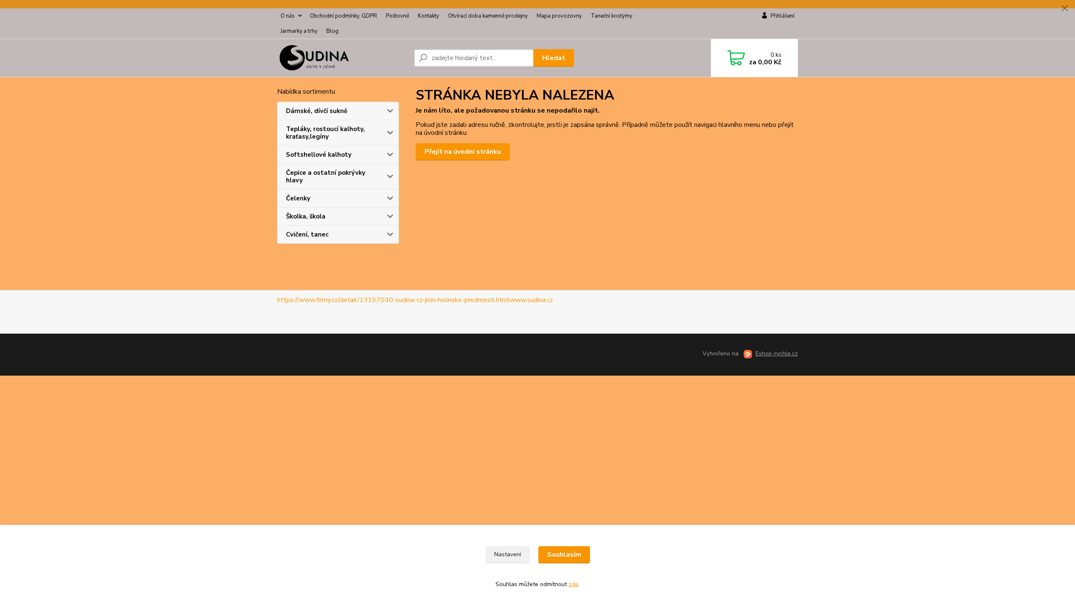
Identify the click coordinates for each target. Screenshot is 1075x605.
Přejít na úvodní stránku (463, 151)
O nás (288, 16)
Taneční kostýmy (611, 16)
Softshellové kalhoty (318, 154)
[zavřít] (1064, 8)
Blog (332, 31)
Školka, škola (305, 216)
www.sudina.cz (531, 300)
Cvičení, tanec (307, 234)
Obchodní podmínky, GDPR (343, 16)
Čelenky (298, 198)
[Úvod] (342, 58)
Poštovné (397, 16)
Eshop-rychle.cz (776, 354)
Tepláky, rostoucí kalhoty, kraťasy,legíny (325, 133)
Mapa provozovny (559, 16)
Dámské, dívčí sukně (316, 111)
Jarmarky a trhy (299, 31)
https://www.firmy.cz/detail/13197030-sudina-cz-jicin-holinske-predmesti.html (393, 300)
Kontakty (428, 16)
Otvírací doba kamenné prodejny (488, 16)
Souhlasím (564, 554)
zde (573, 584)
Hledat (553, 58)
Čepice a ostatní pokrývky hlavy (325, 176)
